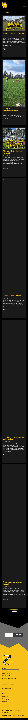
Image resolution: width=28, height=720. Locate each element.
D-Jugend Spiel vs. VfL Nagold (13, 34)
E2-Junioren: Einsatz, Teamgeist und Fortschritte (14, 438)
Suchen (18, 635)
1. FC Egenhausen (8, 696)
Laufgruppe (6, 699)
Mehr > (5, 49)
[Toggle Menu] (24, 6)
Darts (5, 701)
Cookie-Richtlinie (6, 715)
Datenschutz (15, 715)
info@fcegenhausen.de (11, 678)
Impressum (22, 715)
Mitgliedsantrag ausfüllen (8, 688)
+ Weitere (14, 611)
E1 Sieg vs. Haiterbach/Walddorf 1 (11, 110)
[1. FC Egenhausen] (5, 5)
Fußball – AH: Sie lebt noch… (13, 296)
